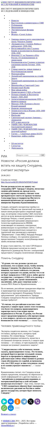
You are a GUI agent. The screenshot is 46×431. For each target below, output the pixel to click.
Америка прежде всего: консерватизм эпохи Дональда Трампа (27, 40)
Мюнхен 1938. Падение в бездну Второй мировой (25, 105)
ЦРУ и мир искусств (20, 122)
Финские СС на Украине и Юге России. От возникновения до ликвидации (25, 57)
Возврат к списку (8, 414)
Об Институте (12, 141)
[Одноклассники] (17, 401)
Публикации (16, 25)
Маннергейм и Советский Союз (25, 85)
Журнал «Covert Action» (21, 34)
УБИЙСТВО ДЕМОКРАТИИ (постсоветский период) (24, 125)
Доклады (10, 138)
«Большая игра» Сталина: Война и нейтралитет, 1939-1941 (26, 45)
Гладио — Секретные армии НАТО (26, 134)
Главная (9, 15)
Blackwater (15, 115)
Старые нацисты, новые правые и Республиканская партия (26, 70)
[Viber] (37, 401)
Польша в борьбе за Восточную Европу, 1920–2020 (25, 95)
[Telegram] (24, 401)
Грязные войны (18, 113)
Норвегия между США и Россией (26, 92)
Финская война (18, 74)
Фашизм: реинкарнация (21, 108)
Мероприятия (17, 27)
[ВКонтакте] (11, 401)
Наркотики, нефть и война (22, 136)
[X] (31, 401)
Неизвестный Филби (20, 88)
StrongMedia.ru (7, 425)
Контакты (10, 150)
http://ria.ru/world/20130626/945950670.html (19, 182)
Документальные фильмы (22, 30)
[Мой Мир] (11, 408)
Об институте (17, 143)
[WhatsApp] (4, 408)
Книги (9, 37)
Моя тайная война (19, 90)
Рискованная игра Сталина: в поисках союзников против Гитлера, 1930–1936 (27, 64)
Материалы (11, 18)
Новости (15, 20)
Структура (15, 146)
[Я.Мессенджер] (4, 401)
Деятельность (17, 148)
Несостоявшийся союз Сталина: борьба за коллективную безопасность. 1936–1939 (28, 50)
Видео (14, 32)
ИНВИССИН (9, 421)
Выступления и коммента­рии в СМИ (27, 23)
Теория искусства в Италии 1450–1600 (28, 111)
